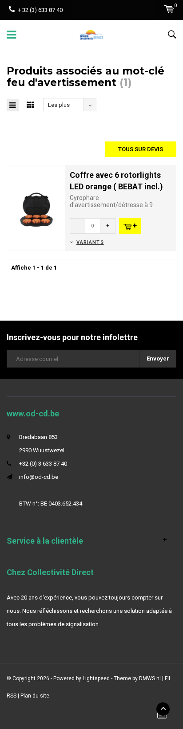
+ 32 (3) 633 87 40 (40, 10)
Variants (90, 242)
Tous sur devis (140, 149)
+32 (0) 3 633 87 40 (43, 463)
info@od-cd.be (38, 477)
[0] (169, 9)
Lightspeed (96, 678)
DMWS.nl (150, 678)
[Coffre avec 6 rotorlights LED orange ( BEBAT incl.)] (36, 207)
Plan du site (34, 696)
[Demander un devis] (130, 226)
